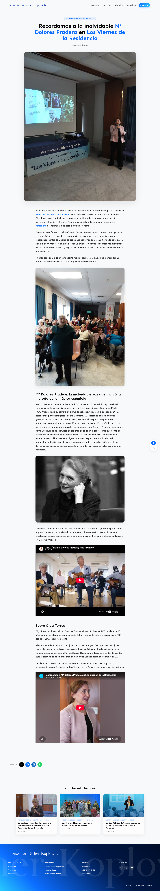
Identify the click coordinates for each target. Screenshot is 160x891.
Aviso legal (129, 885)
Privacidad (140, 885)
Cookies (149, 885)
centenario (41, 225)
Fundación (94, 5)
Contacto (144, 5)
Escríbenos (86, 867)
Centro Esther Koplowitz (54, 867)
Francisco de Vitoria (53, 874)
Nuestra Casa (50, 870)
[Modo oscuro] (153, 448)
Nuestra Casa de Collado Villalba (52, 214)
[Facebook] (121, 868)
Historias (119, 5)
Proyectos (106, 5)
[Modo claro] (153, 443)
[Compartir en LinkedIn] (33, 764)
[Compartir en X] (21, 764)
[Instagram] (126, 868)
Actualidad (131, 5)
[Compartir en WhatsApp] (39, 764)
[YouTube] (132, 868)
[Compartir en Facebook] (27, 764)
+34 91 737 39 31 (88, 870)
